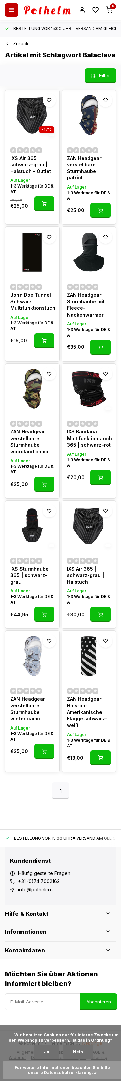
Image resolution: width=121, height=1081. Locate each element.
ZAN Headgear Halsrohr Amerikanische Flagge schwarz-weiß (87, 712)
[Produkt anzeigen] (44, 203)
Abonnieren (98, 1001)
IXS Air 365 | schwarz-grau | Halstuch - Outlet (30, 164)
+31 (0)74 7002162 (39, 881)
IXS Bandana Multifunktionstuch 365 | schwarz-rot (89, 438)
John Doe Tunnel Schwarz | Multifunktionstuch (32, 301)
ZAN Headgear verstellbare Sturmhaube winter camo (27, 708)
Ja (46, 1051)
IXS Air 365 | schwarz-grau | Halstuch (85, 575)
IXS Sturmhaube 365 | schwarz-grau (29, 575)
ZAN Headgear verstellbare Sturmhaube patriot (84, 168)
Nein (78, 1051)
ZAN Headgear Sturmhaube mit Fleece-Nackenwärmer (86, 305)
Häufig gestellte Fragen (44, 873)
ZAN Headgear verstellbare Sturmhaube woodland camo (29, 441)
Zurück (21, 43)
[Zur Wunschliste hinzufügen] (49, 100)
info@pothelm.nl (36, 889)
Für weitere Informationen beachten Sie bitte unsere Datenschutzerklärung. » (63, 1070)
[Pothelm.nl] (47, 10)
